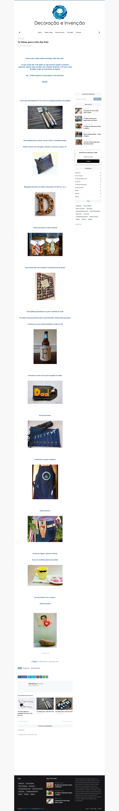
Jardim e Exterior (88, 187)
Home (87, 808)
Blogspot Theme (27, 808)
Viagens (88, 196)
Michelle (29, 46)
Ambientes (88, 173)
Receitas (88, 193)
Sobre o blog (93, 808)
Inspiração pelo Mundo (88, 184)
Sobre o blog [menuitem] (48, 32)
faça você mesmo (35, 668)
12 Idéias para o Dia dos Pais (45, 711)
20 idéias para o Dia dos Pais (48, 661)
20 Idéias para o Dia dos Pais (63, 711)
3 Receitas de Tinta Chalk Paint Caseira (90, 111)
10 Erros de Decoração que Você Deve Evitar (91, 143)
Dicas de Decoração (95, 211)
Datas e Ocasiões (80, 208)
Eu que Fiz (88, 181)
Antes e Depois (88, 175)
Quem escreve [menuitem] (59, 32)
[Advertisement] (88, 64)
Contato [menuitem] (78, 32)
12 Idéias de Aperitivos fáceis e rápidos (92, 127)
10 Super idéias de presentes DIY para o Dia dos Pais (25, 713)
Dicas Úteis (79, 214)
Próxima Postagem (67, 721)
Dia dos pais (21, 39)
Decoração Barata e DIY (88, 178)
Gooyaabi (41, 808)
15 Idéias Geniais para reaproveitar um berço (90, 119)
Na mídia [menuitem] (70, 32)
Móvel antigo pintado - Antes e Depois (92, 135)
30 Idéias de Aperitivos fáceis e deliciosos (63, 786)
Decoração (89, 208)
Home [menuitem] (40, 32)
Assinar (88, 161)
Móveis (88, 190)
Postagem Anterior (23, 721)
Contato (99, 808)
